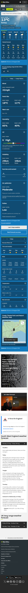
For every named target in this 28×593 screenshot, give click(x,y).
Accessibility (3, 565)
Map (16, 9)
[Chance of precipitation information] (24, 109)
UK (20, 9)
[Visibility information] (24, 154)
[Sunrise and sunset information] (24, 169)
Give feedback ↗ (10, 6)
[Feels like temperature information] (24, 96)
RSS (2, 573)
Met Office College (5, 544)
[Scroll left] (21, 42)
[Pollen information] (24, 203)
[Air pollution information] (24, 183)
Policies (2, 563)
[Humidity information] (24, 119)
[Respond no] (8, 71)
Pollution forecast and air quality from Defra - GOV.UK (14, 196)
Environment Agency (8, 428)
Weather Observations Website (8, 549)
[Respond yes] (4, 71)
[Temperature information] (25, 283)
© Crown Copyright (14, 584)
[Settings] (20, 2)
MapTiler (16, 342)
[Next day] (7, 78)
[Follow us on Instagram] (17, 581)
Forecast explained (6, 223)
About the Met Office (5, 560)
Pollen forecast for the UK (9, 216)
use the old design (20, 6)
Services (3, 558)
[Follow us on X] (5, 581)
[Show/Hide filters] (25, 242)
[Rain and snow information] (25, 299)
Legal (2, 569)
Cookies (2, 567)
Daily (3, 9)
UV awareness (6, 148)
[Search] (24, 13)
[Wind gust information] (24, 83)
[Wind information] (25, 256)
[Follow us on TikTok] (14, 581)
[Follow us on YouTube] (8, 581)
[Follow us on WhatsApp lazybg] (23, 581)
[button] (14, 330)
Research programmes (6, 556)
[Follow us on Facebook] (11, 581)
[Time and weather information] (25, 246)
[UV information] (24, 132)
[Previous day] (3, 78)
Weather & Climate (5, 554)
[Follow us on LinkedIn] (20, 581)
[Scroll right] (25, 42)
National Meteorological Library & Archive (10, 546)
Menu (24, 2)
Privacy (2, 571)
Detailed (9, 9)
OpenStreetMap (23, 342)
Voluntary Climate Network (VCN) (8, 551)
